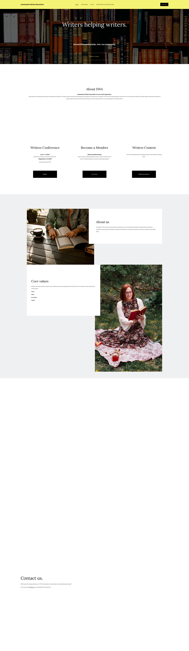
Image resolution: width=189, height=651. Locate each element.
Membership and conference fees (105, 4)
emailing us (32, 587)
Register (45, 174)
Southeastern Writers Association (32, 4)
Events (92, 4)
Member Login (164, 4)
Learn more (94, 174)
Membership (84, 4)
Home (76, 4)
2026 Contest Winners (144, 174)
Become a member (94, 56)
